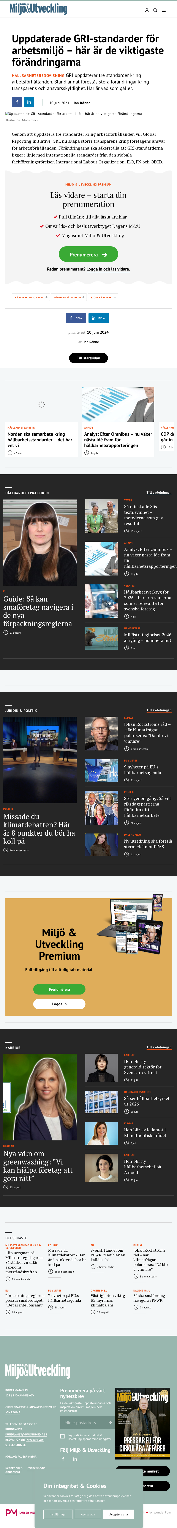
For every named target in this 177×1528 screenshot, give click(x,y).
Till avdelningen (159, 492)
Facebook (63, 1459)
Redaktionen (13, 1468)
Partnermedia (36, 1468)
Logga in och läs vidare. (108, 269)
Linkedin (75, 1459)
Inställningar (58, 1514)
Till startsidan (88, 358)
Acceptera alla (118, 1514)
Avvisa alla (88, 1514)
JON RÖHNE (12, 1412)
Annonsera (12, 1472)
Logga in (59, 1003)
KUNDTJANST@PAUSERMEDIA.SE (26, 1434)
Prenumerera (84, 254)
